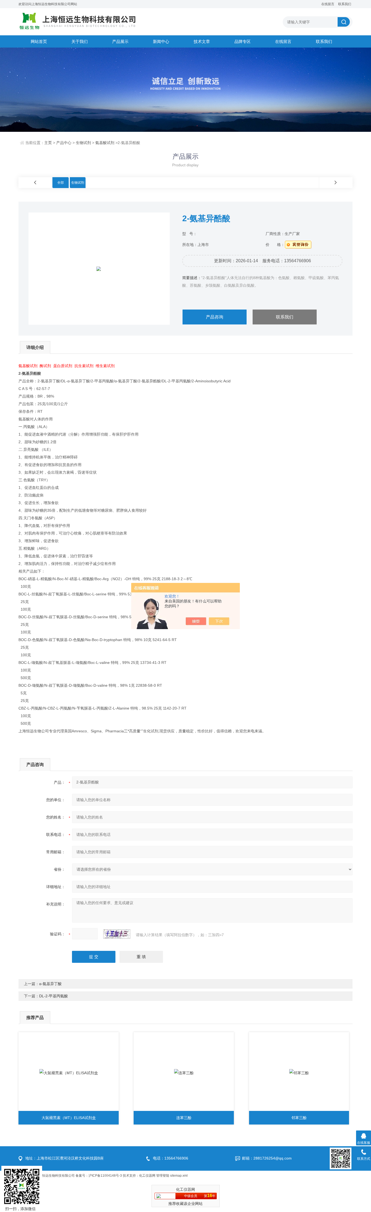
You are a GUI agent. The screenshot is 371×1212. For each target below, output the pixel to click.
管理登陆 (162, 1175)
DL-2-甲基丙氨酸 (53, 996)
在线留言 (327, 4)
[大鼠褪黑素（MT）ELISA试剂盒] (68, 1073)
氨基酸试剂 (104, 142)
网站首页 (39, 41)
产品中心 (63, 142)
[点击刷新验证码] (116, 934)
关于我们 (79, 41)
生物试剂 (83, 142)
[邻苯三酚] (299, 1073)
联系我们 (344, 4)
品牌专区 (242, 41)
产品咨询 (214, 317)
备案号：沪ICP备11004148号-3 (99, 1175)
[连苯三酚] (184, 1073)
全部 (60, 183)
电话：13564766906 (170, 1158)
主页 (48, 142)
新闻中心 (161, 41)
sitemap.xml (179, 1175)
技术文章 (202, 41)
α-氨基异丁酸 (50, 984)
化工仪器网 (147, 1175)
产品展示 (120, 41)
